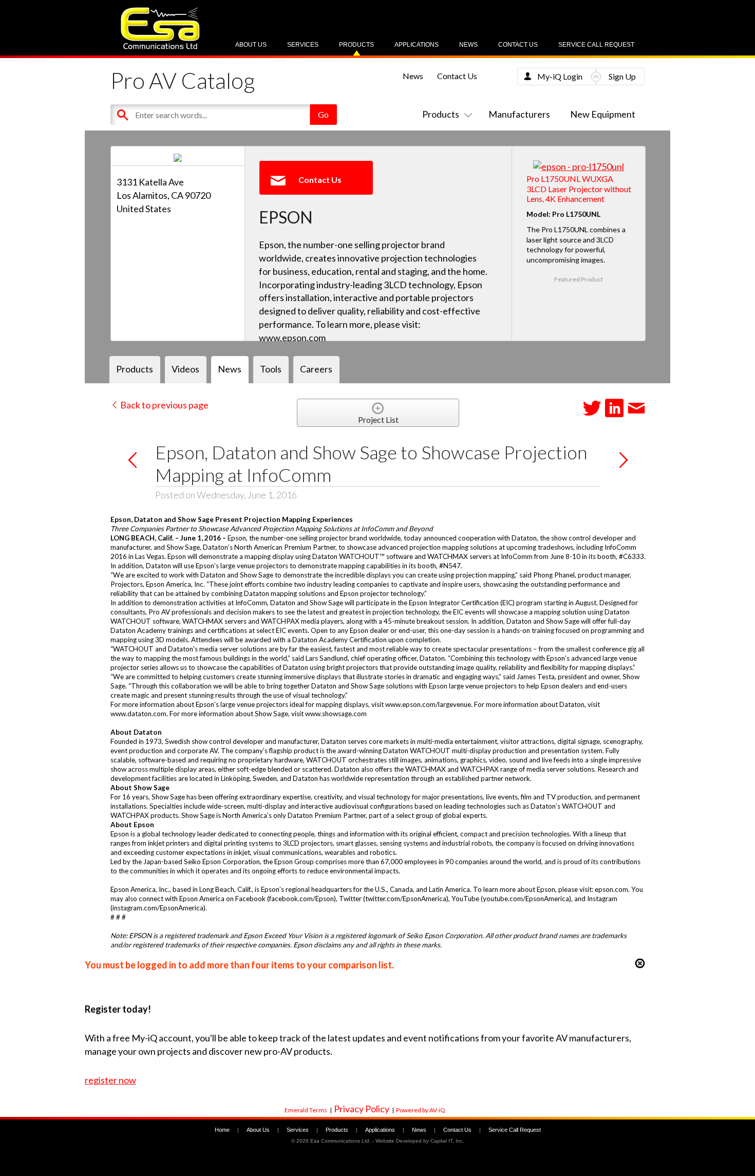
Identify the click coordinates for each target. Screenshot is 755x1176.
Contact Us (518, 44)
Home (222, 1130)
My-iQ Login (559, 76)
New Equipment (602, 114)
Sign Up (622, 76)
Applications (416, 44)
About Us (251, 44)
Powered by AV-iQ (420, 1110)
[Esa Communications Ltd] (160, 46)
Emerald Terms (306, 1110)
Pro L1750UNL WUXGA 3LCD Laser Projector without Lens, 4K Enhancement (578, 188)
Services (302, 44)
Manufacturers (519, 114)
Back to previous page (164, 404)
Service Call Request (596, 44)
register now (110, 1080)
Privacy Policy (361, 1108)
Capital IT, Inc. (447, 1141)
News (468, 44)
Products (356, 44)
